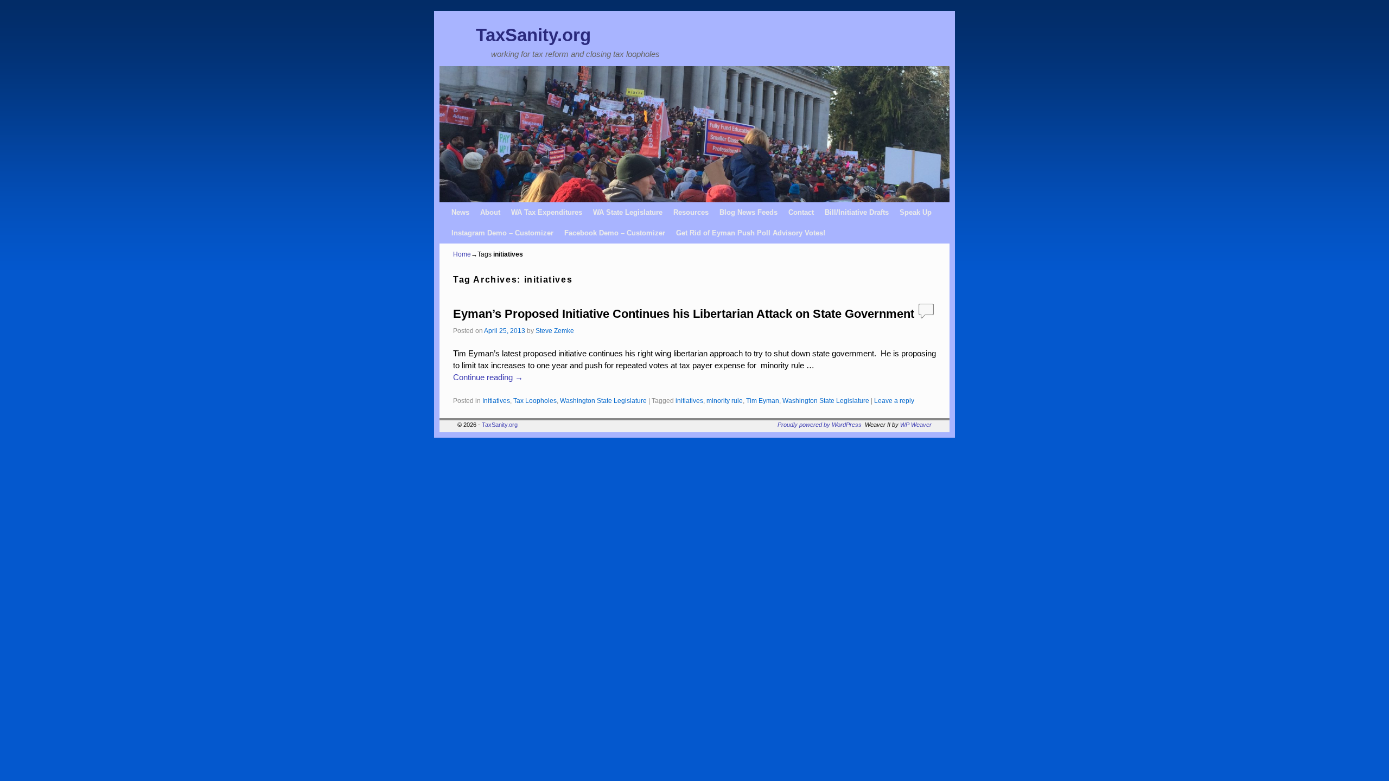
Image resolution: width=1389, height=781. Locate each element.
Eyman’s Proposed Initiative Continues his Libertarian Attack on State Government (683, 314)
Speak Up (916, 212)
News (460, 212)
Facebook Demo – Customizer (614, 233)
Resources (691, 212)
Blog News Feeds (748, 212)
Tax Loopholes (535, 400)
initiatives (689, 400)
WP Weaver (916, 424)
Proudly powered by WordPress (820, 424)
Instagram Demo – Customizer (502, 233)
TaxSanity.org (533, 35)
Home (462, 254)
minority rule (724, 400)
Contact (801, 212)
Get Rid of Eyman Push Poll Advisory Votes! (750, 233)
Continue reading (488, 377)
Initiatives (496, 400)
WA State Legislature (627, 212)
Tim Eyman (762, 400)
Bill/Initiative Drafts (857, 212)
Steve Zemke (555, 330)
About (490, 212)
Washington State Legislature (603, 400)
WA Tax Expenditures (546, 212)
